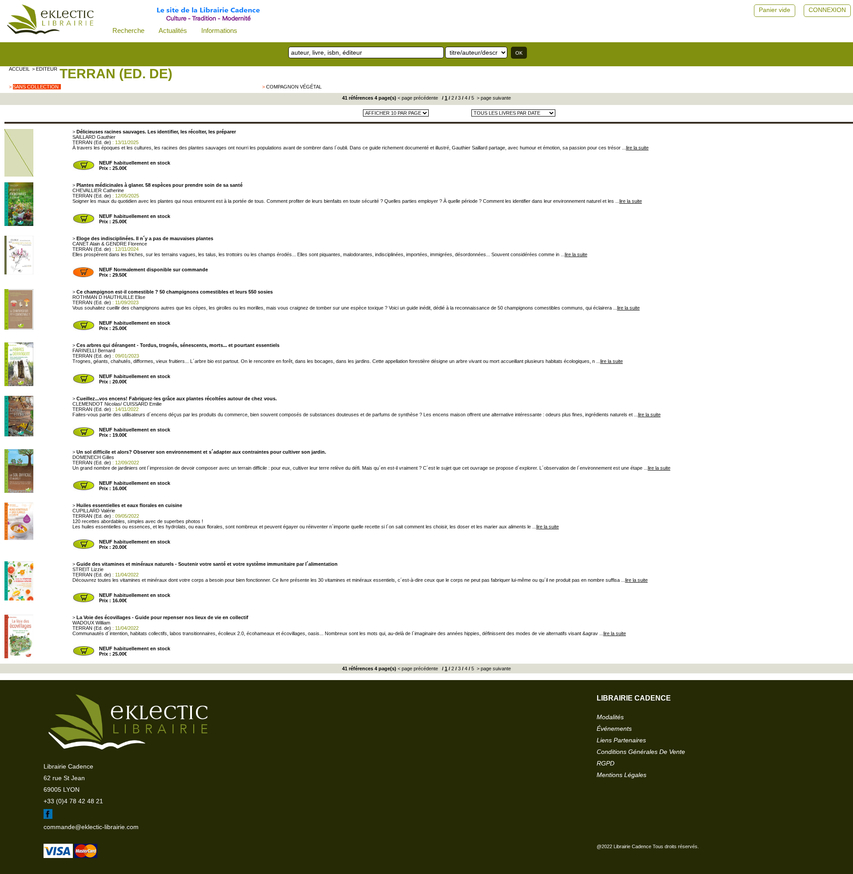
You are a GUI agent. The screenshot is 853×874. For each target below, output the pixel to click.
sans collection (36, 86)
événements (614, 728)
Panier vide (774, 9)
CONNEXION (827, 9)
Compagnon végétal (294, 86)
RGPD (605, 763)
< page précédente (418, 98)
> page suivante (493, 98)
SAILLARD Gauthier (94, 137)
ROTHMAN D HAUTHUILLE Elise (108, 297)
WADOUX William (91, 622)
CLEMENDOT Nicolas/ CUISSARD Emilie (117, 404)
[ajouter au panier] (83, 169)
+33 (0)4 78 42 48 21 (73, 801)
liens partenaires (621, 740)
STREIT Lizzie (88, 569)
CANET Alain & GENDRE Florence (109, 243)
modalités (610, 717)
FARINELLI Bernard (93, 350)
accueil (19, 69)
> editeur (44, 69)
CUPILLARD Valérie (93, 510)
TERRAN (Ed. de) (116, 73)
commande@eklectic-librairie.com (91, 826)
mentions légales (621, 774)
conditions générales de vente (641, 751)
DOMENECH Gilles (93, 457)
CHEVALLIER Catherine (98, 190)
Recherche (128, 30)
